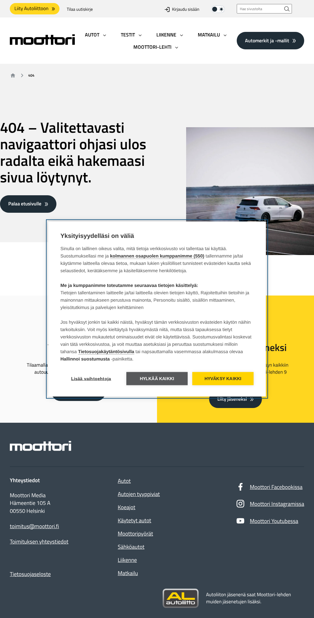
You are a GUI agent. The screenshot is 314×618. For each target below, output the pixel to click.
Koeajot (126, 507)
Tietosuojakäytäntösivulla (106, 351)
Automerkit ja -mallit (267, 40)
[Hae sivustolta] (287, 8)
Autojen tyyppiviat (139, 494)
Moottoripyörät (135, 533)
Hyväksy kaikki (223, 378)
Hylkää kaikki (157, 378)
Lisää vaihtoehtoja (91, 378)
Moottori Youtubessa (274, 521)
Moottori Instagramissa (277, 504)
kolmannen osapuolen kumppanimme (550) (157, 256)
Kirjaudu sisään (185, 9)
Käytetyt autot (134, 520)
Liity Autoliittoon (31, 8)
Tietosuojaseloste (30, 574)
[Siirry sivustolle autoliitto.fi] (181, 598)
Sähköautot (131, 547)
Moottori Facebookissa (276, 487)
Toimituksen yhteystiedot (39, 542)
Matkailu (128, 573)
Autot (124, 481)
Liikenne (127, 560)
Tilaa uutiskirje (80, 9)
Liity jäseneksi (232, 399)
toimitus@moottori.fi (34, 526)
